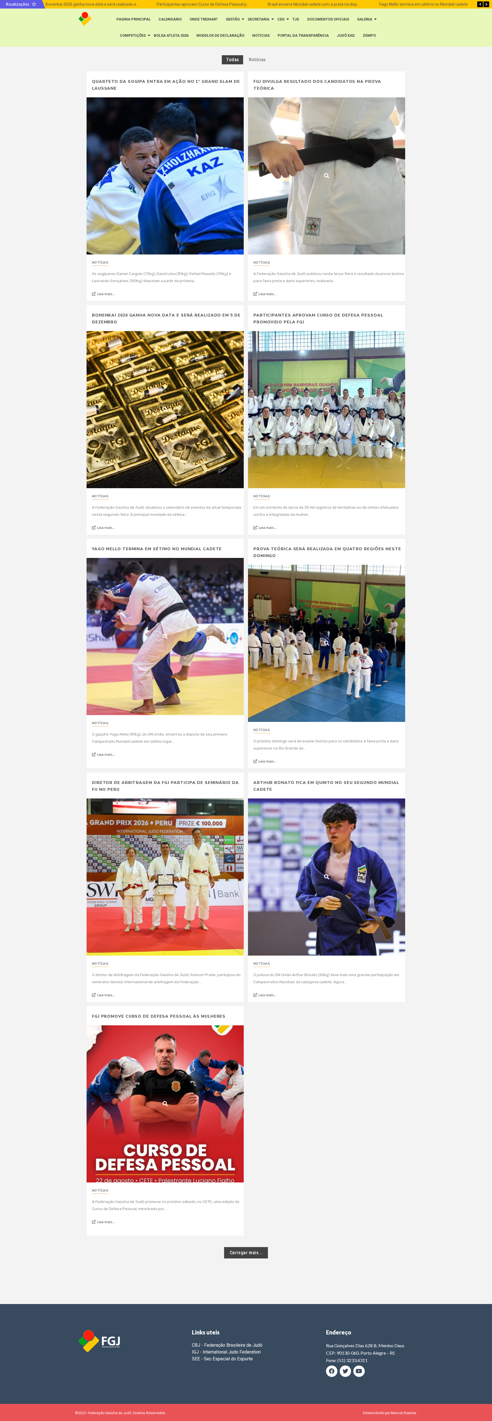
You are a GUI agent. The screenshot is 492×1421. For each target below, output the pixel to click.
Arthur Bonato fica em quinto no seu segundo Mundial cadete (326, 786)
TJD (295, 19)
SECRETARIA (258, 19)
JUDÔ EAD (346, 35)
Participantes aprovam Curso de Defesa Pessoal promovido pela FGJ (217, 4)
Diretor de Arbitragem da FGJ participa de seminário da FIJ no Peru (165, 786)
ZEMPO (369, 35)
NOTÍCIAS (261, 35)
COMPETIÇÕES (133, 35)
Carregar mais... (246, 1252)
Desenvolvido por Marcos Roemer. (390, 1413)
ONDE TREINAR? (204, 19)
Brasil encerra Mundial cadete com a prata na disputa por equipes (325, 4)
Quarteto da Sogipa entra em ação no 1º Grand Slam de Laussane (166, 85)
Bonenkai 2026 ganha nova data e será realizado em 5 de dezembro (106, 4)
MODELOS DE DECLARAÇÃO (220, 35)
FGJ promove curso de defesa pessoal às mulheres (159, 1016)
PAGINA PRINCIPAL (133, 19)
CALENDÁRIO (170, 19)
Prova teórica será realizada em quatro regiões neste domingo (327, 552)
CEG (280, 19)
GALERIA (364, 19)
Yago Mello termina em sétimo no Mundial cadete (422, 4)
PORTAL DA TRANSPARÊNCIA (303, 35)
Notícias (100, 262)
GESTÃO (233, 19)
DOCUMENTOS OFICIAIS (328, 19)
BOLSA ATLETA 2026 (171, 35)
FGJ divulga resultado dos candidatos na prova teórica (317, 85)
